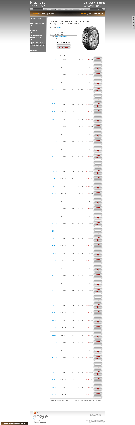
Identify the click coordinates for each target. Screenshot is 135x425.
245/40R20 (54, 193)
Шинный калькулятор (36, 39)
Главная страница (53, 18)
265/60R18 (54, 312)
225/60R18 (54, 111)
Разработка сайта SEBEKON (95, 414)
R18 (55, 29)
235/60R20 (54, 163)
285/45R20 (54, 357)
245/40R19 (54, 186)
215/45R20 (54, 59)
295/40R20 (54, 379)
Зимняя (58, 36)
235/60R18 (54, 156)
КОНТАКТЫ (81, 9)
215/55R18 (54, 67)
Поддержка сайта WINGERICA (95, 415)
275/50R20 (54, 342)
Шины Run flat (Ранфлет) (36, 37)
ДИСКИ (49, 9)
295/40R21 (54, 387)
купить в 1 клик (63, 47)
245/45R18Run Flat (54, 209)
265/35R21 (54, 283)
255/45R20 (54, 245)
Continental (63, 18)
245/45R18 (54, 216)
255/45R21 (54, 253)
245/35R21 (54, 178)
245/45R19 (54, 223)
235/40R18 (54, 119)
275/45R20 (54, 335)
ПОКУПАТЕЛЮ (70, 9)
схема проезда (36, 423)
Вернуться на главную (36, 18)
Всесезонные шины (35, 32)
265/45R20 (54, 298)
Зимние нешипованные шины (38, 48)
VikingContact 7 (69, 18)
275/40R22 (54, 327)
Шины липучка (34, 50)
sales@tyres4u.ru (40, 420)
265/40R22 (54, 290)
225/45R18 (54, 82)
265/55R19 (54, 305)
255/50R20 (54, 260)
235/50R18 (54, 134)
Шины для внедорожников (37, 35)
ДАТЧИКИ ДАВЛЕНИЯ (60, 9)
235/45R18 (54, 126)
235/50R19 (54, 141)
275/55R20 (54, 350)
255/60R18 (58, 27)
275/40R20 (54, 320)
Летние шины (34, 28)
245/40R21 (54, 201)
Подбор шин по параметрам (37, 21)
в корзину (63, 44)
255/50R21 (54, 268)
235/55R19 (54, 149)
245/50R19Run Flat (54, 231)
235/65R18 (54, 171)
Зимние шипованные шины (37, 45)
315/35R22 (54, 394)
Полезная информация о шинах (37, 43)
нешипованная (63, 36)
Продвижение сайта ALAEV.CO (95, 416)
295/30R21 (54, 372)
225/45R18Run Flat (54, 75)
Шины (32, 25)
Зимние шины (34, 30)
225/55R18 (54, 89)
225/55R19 (54, 96)
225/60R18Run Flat (54, 104)
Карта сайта (95, 417)
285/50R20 (54, 365)
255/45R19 (54, 238)
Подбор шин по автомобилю (37, 23)
